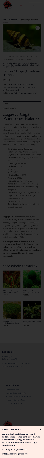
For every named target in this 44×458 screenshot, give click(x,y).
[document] (22, 229)
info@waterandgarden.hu (15, 454)
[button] (41, 429)
